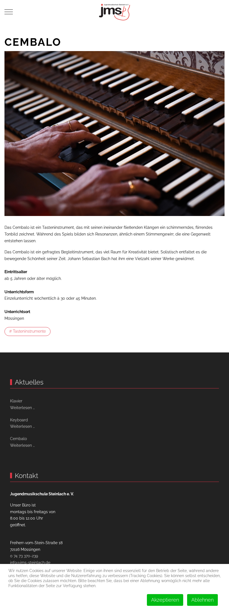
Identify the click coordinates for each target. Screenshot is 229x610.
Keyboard (19, 420)
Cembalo (18, 438)
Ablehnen (202, 600)
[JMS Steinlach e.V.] (114, 12)
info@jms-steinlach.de (30, 562)
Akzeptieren (165, 600)
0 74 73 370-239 (24, 556)
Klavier (16, 401)
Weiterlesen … (22, 407)
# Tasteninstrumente (27, 331)
